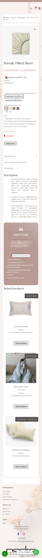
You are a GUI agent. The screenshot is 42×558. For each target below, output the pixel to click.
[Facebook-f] (18, 534)
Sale (4, 523)
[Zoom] (35, 29)
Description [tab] (9, 156)
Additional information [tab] (15, 162)
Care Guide (6, 491)
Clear (10, 112)
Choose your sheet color (12, 105)
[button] (31, 8)
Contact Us (6, 511)
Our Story (6, 514)
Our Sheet (6, 494)
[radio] (14, 96)
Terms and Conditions (10, 499)
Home (7, 17)
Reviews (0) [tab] (8, 168)
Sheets (13, 17)
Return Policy (7, 497)
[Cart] (35, 8)
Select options (21, 343)
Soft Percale (21, 17)
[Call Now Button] (5, 553)
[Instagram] (23, 534)
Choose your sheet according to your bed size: (20, 93)
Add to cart (10, 143)
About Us (6, 508)
